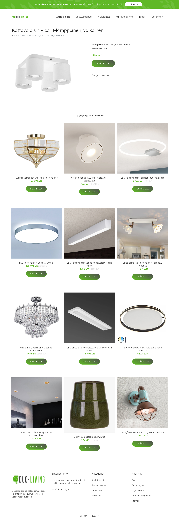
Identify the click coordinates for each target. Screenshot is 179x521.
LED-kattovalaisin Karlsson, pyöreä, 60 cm (142, 177)
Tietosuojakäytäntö (141, 495)
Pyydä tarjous (133, 4)
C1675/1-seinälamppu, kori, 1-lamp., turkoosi (143, 432)
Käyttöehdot (137, 490)
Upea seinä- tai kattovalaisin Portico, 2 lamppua (142, 264)
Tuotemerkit (157, 16)
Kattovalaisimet (125, 16)
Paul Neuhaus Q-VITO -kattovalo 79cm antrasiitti (142, 349)
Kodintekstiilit (62, 16)
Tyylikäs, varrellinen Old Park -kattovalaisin (36, 177)
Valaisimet (104, 16)
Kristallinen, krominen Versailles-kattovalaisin (36, 349)
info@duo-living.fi (60, 489)
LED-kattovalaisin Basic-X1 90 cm (36, 262)
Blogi (142, 16)
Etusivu (15, 35)
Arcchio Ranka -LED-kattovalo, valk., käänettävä (89, 179)
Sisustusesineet (84, 16)
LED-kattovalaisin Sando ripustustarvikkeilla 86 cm (89, 264)
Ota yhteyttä (137, 485)
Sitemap (135, 500)
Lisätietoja (103, 63)
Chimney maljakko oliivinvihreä (89, 436)
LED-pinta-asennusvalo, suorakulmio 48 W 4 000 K (89, 349)
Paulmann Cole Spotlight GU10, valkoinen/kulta (36, 434)
